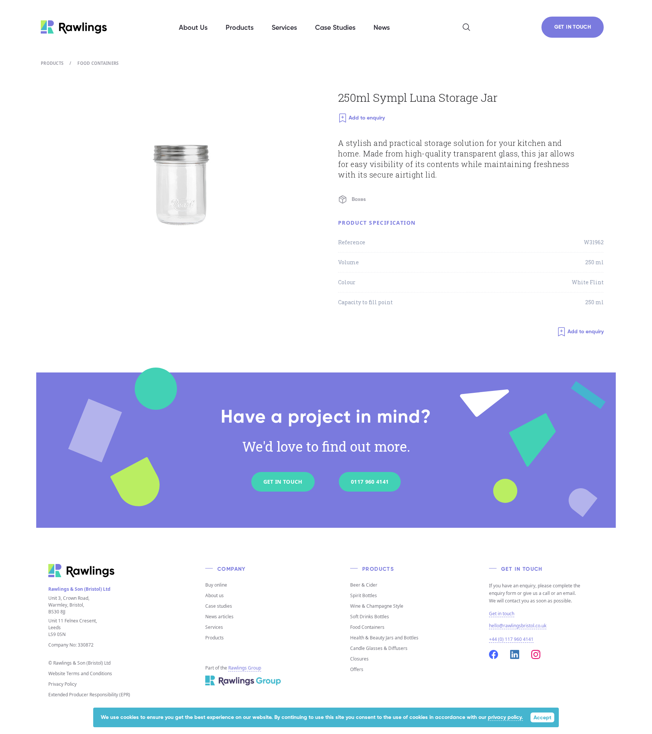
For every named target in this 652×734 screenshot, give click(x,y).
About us (214, 595)
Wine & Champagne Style (376, 606)
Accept (542, 717)
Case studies (218, 606)
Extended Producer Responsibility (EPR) (89, 694)
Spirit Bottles (363, 595)
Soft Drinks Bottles (369, 616)
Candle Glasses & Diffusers (379, 648)
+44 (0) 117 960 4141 (511, 639)
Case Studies (335, 28)
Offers (356, 669)
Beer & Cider (363, 585)
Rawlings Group (244, 668)
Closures (359, 659)
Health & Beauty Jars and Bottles (384, 637)
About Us (193, 28)
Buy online (216, 585)
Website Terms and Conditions (80, 673)
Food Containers (97, 63)
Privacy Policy (62, 684)
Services (214, 627)
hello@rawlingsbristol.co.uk (517, 625)
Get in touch (501, 614)
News (382, 28)
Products (52, 63)
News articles (219, 616)
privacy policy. (505, 717)
